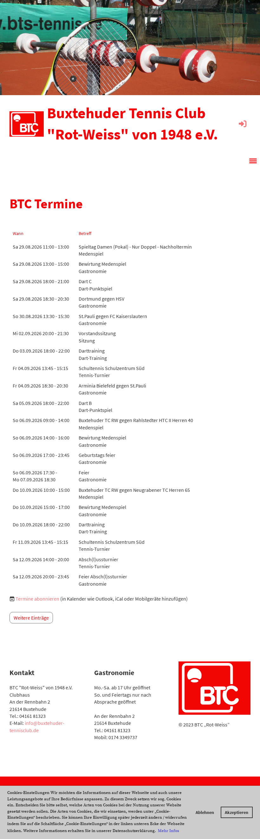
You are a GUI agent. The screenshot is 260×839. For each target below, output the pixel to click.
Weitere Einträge (31, 618)
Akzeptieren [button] (236, 812)
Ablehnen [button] (205, 812)
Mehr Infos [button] (168, 830)
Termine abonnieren (37, 598)
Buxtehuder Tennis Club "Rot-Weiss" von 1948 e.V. (132, 123)
